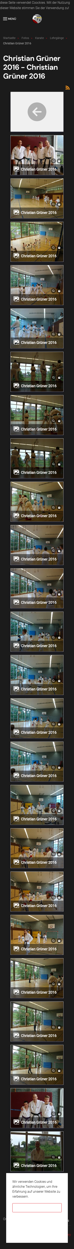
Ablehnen (37, 1220)
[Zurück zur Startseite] (37, 19)
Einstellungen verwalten (37, 1232)
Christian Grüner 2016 (39, 169)
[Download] (59, 161)
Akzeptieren (37, 1208)
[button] (9, 19)
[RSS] (67, 87)
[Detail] (53, 161)
